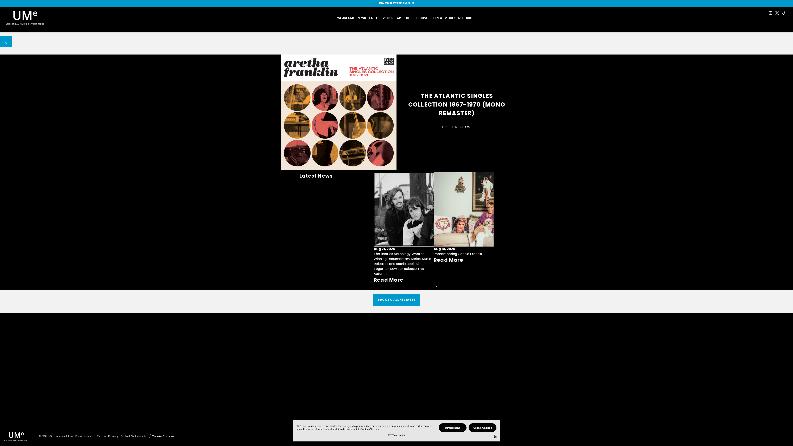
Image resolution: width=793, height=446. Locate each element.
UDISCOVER (421, 18)
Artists (403, 18)
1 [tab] (431, 287)
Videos (388, 18)
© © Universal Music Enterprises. (65, 436)
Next (489, 228)
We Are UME (345, 18)
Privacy (113, 436)
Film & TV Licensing (448, 18)
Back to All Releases (396, 300)
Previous (379, 228)
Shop (470, 18)
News (362, 18)
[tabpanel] (404, 228)
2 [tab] (437, 287)
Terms (101, 436)
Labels (374, 18)
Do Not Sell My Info (134, 436)
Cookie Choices (163, 436)
